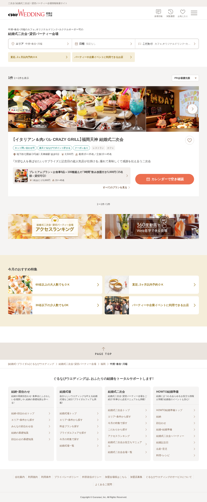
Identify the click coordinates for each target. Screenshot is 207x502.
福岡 (103, 364)
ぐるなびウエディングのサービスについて (169, 477)
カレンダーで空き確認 (167, 179)
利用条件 (46, 477)
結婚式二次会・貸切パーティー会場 (77, 364)
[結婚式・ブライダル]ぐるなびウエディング (31, 364)
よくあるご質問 (103, 484)
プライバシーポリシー (66, 477)
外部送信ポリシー (91, 477)
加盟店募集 (136, 477)
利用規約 (33, 477)
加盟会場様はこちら (116, 477)
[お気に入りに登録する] (189, 140)
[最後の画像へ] (192, 109)
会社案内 (20, 477)
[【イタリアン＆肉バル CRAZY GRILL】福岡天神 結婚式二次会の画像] (103, 109)
